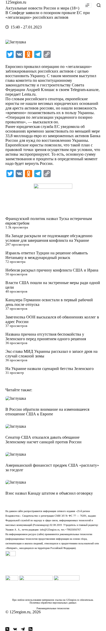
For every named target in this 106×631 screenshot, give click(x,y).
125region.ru (15, 2)
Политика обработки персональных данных (53, 602)
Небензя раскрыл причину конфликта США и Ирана (51, 270)
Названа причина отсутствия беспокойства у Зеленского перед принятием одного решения (45, 336)
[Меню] (88, 5)
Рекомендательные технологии (53, 608)
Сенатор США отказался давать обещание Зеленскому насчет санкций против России (43, 439)
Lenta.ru (29, 94)
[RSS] (30, 629)
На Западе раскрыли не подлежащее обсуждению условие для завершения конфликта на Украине (48, 238)
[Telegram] (23, 629)
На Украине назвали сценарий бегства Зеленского (49, 368)
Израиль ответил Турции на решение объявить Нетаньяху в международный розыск (46, 255)
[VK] (15, 629)
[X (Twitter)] (7, 629)
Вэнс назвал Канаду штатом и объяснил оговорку (49, 493)
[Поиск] (99, 5)
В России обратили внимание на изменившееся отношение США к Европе (47, 411)
